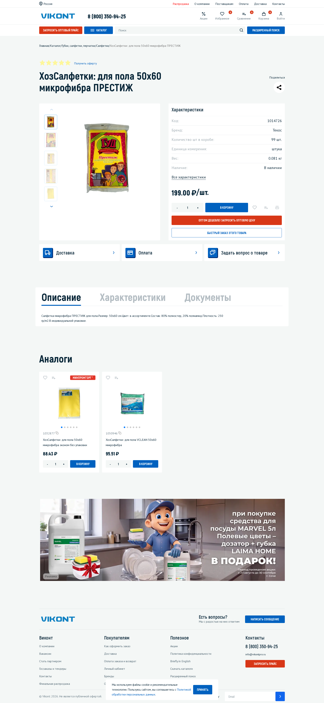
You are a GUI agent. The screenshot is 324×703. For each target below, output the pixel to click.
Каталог (101, 30)
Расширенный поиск (266, 30)
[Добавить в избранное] (254, 207)
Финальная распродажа (54, 684)
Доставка (260, 4)
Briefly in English (180, 661)
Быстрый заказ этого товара (226, 233)
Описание (61, 296)
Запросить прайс (265, 663)
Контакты (278, 4)
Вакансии (45, 653)
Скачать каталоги (181, 669)
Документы (207, 296)
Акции (174, 646)
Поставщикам (224, 4)
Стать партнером (50, 661)
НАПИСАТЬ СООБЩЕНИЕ (265, 619)
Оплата (243, 4)
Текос (277, 130)
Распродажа (181, 4)
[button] (51, 206)
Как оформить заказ (117, 646)
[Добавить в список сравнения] (266, 207)
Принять (202, 689)
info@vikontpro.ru (255, 654)
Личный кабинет (114, 669)
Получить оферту (85, 63)
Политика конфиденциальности (190, 653)
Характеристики (133, 296)
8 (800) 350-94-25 (107, 16)
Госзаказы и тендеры (52, 669)
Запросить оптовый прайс (61, 30)
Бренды (109, 676)
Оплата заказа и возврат (120, 661)
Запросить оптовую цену (227, 220)
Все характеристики (189, 177)
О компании (202, 4)
